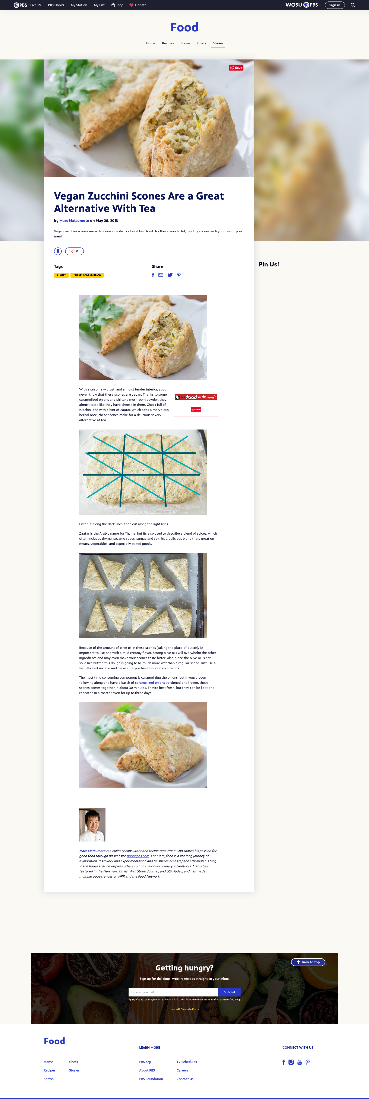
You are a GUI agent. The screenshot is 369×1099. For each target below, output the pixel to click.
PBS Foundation (151, 1079)
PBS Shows (56, 5)
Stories (218, 43)
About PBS (147, 1070)
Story (61, 275)
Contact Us (185, 1079)
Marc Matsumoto (74, 220)
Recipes (168, 43)
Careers (183, 1070)
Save (198, 409)
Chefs (201, 43)
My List (99, 5)
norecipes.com (138, 856)
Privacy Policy (172, 999)
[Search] (352, 5)
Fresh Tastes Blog (87, 275)
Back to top (311, 962)
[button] (302, 5)
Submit (229, 992)
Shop (119, 5)
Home (150, 43)
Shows (185, 43)
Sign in (334, 5)
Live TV (35, 5)
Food (184, 27)
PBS (20, 5)
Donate (140, 5)
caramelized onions (150, 683)
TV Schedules (187, 1062)
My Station (79, 5)
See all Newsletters (184, 1009)
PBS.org (145, 1062)
